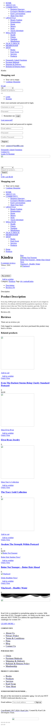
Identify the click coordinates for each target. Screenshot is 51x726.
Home (12, 24)
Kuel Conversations (17, 14)
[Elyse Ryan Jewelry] (17, 426)
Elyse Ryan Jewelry (10, 440)
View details (5, 272)
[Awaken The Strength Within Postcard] (17, 530)
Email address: (6, 702)
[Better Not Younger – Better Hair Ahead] (9, 553)
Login (18, 116)
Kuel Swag (14, 52)
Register (5, 141)
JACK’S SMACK (13, 43)
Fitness (13, 37)
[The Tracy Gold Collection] (17, 478)
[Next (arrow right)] (4, 724)
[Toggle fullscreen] (7, 722)
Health (12, 35)
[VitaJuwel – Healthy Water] (5, 574)
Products (13, 56)
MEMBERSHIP (12, 45)
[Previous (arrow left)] (2, 724)
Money (13, 26)
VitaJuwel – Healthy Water (14, 588)
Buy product (6, 276)
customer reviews (8, 263)
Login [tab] (8, 97)
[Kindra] (1, 267)
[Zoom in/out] (9, 722)
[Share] (4, 722)
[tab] (28, 285)
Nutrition (13, 39)
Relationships (15, 22)
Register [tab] (9, 99)
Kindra (30, 281)
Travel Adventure (16, 31)
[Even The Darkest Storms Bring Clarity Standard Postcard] (17, 369)
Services (13, 54)
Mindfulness (15, 41)
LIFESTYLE (11, 18)
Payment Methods (12, 62)
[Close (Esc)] (2, 722)
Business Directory (17, 9)
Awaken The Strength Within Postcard (20, 544)
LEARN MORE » (8, 624)
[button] (3, 86)
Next (22, 262)
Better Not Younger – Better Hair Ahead (20, 567)
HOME (8, 3)
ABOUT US (10, 5)
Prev (22, 255)
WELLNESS (11, 33)
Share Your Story (16, 16)
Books (12, 50)
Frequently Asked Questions (16, 60)
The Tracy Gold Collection (14, 492)
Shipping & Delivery (13, 64)
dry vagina (24, 281)
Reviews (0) (10, 288)
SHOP (8, 48)
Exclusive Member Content (20, 11)
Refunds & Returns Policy (15, 67)
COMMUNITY (12, 7)
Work (12, 28)
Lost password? (7, 120)
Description (10, 285)
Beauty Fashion (16, 20)
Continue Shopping (13, 82)
